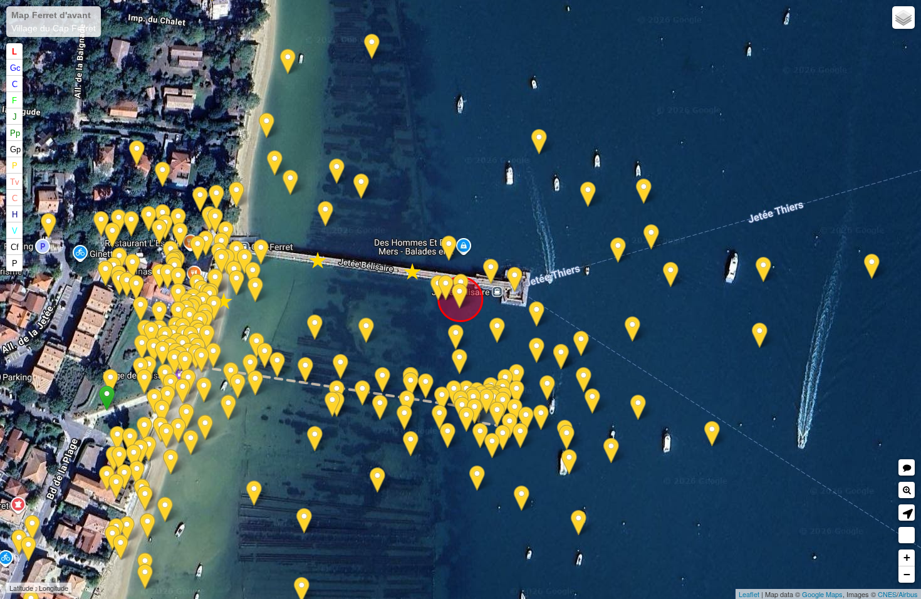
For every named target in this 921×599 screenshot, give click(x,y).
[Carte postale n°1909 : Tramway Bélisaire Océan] (132, 266)
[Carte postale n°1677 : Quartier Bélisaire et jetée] (275, 163)
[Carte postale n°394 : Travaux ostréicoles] (254, 493)
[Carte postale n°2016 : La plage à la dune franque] (288, 62)
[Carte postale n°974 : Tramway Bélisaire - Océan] (178, 221)
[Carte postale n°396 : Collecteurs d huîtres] (171, 462)
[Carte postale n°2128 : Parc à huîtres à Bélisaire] (447, 436)
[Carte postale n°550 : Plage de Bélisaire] (200, 199)
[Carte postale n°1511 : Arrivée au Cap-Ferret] (442, 399)
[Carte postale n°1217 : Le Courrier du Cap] (618, 250)
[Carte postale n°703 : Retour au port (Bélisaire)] (215, 221)
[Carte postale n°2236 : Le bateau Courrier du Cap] (569, 462)
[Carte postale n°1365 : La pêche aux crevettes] (304, 521)
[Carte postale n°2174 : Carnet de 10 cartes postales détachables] (372, 47)
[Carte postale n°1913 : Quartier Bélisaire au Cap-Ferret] (325, 214)
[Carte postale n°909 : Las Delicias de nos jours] (117, 439)
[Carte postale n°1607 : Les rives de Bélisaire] (411, 444)
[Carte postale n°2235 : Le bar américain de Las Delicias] (119, 459)
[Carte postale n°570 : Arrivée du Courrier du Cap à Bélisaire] (536, 350)
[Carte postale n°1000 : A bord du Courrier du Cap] (872, 266)
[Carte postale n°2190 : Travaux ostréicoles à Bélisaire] (265, 355)
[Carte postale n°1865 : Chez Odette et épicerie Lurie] (32, 528)
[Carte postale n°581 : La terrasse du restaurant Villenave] (154, 350)
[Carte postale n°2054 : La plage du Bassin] (315, 327)
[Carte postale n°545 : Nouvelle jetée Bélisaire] (539, 142)
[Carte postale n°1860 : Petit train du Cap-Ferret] (48, 226)
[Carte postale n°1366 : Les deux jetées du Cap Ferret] (644, 191)
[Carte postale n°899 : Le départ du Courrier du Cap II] (583, 380)
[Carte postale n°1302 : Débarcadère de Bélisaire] (201, 360)
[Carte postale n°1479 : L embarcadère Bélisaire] (130, 441)
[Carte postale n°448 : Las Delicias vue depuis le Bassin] (137, 473)
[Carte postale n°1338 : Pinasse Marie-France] (671, 275)
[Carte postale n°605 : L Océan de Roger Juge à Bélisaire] (497, 414)
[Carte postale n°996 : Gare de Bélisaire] (101, 224)
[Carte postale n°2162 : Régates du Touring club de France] (521, 498)
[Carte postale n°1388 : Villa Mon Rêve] (120, 547)
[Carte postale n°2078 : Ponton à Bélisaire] (290, 182)
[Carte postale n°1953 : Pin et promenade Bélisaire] (178, 314)
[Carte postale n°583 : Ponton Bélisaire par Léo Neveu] (362, 393)
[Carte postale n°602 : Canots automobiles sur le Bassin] (456, 337)
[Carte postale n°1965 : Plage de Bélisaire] (366, 330)
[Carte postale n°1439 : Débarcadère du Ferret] (503, 438)
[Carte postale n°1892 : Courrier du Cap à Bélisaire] (492, 446)
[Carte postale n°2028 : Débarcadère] (207, 337)
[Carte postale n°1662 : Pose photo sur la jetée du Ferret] (277, 365)
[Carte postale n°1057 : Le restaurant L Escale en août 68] (206, 243)
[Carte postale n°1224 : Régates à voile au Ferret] (760, 335)
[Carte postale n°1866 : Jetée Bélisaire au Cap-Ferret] (204, 390)
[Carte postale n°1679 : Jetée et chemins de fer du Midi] (236, 194)
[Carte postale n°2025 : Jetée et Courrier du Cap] (166, 436)
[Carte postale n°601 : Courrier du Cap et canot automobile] (497, 330)
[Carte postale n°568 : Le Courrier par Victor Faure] (459, 362)
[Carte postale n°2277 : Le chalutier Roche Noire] (411, 385)
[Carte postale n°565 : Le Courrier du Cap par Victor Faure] (520, 436)
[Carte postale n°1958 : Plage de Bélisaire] (238, 386)
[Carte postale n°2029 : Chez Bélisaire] (151, 334)
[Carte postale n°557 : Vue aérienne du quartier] (361, 186)
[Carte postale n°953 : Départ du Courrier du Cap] (515, 411)
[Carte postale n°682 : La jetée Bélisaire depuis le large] (651, 237)
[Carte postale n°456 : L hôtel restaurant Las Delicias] (491, 271)
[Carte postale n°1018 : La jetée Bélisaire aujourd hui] (255, 290)
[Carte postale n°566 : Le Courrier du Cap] (480, 436)
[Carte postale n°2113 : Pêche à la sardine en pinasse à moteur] (477, 478)
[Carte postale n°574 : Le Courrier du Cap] (541, 417)
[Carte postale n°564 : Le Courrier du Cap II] (567, 438)
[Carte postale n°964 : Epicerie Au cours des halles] (19, 542)
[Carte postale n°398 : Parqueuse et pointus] (147, 526)
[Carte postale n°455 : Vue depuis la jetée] (178, 431)
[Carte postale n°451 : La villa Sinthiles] (186, 416)
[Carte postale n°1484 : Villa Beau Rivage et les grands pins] (167, 276)
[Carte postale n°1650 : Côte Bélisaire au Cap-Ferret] (561, 357)
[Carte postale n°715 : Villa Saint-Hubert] (137, 153)
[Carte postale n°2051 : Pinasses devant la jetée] (536, 314)
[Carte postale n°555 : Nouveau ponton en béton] (305, 370)
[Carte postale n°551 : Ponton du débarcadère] (486, 401)
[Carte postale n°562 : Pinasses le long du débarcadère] (426, 386)
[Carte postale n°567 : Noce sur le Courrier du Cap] (439, 417)
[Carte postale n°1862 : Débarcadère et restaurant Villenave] (250, 367)
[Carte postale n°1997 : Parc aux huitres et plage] (340, 367)
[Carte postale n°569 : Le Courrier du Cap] (592, 401)
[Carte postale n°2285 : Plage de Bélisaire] (215, 281)
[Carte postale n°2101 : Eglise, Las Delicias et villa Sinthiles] (228, 407)
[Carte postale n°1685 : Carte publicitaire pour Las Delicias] (116, 486)
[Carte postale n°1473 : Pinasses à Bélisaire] (407, 403)
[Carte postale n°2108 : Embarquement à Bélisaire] (332, 404)
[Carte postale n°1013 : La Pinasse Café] (159, 314)
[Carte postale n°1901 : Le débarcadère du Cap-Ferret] (380, 407)
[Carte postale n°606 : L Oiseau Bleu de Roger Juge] (611, 451)
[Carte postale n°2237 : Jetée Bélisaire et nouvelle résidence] (446, 288)
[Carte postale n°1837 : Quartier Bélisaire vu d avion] (145, 498)
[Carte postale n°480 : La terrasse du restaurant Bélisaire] (162, 354)
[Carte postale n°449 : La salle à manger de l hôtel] (107, 478)
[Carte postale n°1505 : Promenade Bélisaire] (144, 429)
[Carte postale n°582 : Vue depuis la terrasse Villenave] (110, 382)
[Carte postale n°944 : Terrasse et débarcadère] (124, 477)
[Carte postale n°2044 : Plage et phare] (404, 417)
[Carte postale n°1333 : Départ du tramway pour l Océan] (159, 232)
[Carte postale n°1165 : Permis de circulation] (515, 280)
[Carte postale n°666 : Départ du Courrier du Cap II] (547, 388)
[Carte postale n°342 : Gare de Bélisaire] (131, 224)
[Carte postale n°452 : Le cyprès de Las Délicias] (134, 457)
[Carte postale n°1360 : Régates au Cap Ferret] (638, 407)
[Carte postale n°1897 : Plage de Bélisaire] (205, 427)
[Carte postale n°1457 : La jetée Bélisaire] (377, 480)
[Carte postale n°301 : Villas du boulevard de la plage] (28, 549)
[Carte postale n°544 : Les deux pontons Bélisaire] (578, 523)
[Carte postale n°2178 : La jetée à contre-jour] (261, 252)
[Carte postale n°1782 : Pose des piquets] (315, 439)
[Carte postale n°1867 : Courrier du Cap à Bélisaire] (526, 419)
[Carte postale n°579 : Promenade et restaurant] (144, 382)
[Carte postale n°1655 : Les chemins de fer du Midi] (253, 275)
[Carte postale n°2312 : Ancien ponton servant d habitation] (136, 288)
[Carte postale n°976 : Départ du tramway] (180, 235)
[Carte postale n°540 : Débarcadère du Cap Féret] (185, 364)
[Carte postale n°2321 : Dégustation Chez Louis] (221, 261)
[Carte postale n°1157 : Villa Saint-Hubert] (162, 174)
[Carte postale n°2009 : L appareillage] (167, 398)
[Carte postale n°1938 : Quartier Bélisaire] (191, 443)
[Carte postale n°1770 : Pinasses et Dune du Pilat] (459, 296)
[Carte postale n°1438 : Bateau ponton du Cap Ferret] (140, 309)
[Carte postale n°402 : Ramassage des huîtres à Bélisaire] (145, 577)
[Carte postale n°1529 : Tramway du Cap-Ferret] (105, 273)
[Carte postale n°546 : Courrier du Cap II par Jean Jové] (216, 198)
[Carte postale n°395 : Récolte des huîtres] (266, 125)
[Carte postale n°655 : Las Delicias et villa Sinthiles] (162, 412)
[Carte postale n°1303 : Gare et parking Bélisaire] (112, 235)
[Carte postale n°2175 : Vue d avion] (581, 344)
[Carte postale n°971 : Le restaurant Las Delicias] (149, 449)
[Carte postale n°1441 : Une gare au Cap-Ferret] (236, 283)
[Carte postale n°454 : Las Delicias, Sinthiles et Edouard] (255, 383)
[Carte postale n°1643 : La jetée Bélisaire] (588, 194)
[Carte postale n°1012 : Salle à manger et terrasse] (178, 296)
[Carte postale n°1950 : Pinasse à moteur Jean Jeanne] (474, 411)
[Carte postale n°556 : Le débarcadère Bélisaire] (382, 380)
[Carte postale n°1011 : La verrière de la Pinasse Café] (178, 280)
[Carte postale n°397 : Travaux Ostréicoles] (165, 510)
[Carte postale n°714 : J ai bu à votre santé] (198, 248)
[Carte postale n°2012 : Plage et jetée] (127, 529)
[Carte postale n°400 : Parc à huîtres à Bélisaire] (337, 171)
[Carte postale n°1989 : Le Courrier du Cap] (712, 434)
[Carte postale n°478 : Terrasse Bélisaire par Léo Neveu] (142, 347)
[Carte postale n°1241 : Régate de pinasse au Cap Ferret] (763, 270)
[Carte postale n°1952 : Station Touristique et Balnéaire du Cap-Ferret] (466, 419)
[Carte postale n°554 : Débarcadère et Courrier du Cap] (213, 355)
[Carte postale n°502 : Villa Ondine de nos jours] (127, 285)
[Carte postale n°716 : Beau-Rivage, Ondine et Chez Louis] (214, 308)
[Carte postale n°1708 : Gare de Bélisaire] (149, 219)
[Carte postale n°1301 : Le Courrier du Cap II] (516, 377)
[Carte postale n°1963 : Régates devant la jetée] (182, 391)
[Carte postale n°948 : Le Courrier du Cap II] (632, 329)
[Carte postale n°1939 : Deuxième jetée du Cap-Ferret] (174, 362)
